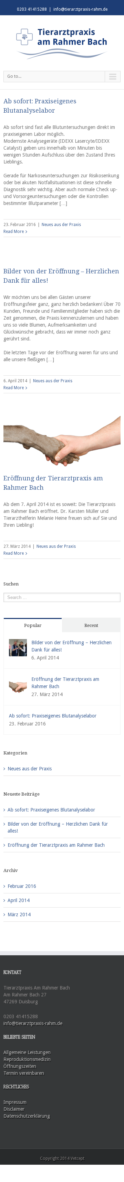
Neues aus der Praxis (61, 224)
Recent (91, 625)
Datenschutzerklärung (26, 1116)
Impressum (15, 1102)
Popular (33, 625)
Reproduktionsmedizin (27, 1059)
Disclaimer (13, 1109)
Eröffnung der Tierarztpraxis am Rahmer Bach (56, 845)
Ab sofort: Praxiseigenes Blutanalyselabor (52, 716)
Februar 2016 (22, 886)
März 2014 (19, 914)
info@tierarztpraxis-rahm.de (80, 9)
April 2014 (19, 900)
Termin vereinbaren (23, 1073)
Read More (13, 231)
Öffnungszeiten (19, 1066)
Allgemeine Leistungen (27, 1052)
